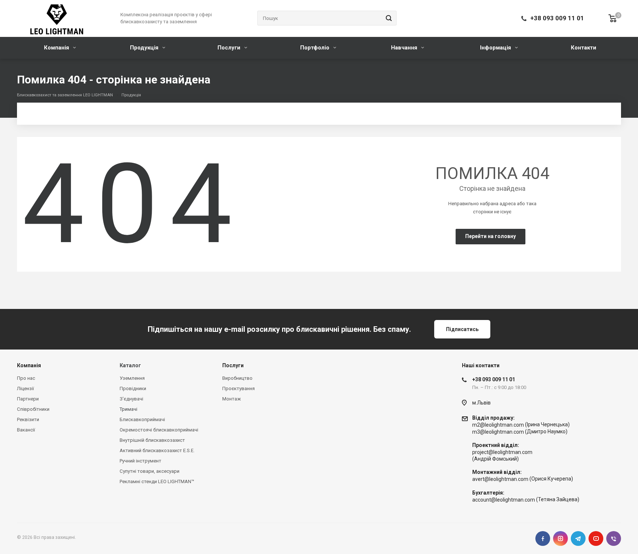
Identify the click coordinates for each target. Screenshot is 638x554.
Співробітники (33, 409)
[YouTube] (596, 538)
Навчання (405, 47)
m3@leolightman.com (498, 432)
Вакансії (26, 430)
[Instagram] (560, 538)
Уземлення (132, 378)
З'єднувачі (131, 399)
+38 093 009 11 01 (557, 18)
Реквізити (28, 419)
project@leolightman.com (502, 452)
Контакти (583, 47)
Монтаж (231, 399)
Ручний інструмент (140, 461)
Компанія (57, 47)
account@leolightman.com (503, 500)
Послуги (229, 47)
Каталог (130, 365)
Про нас (26, 378)
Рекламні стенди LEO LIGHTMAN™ (157, 481)
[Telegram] (578, 538)
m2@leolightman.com (498, 425)
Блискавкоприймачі (142, 419)
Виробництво (237, 378)
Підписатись (462, 329)
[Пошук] (388, 18)
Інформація (496, 47)
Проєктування (238, 388)
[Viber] (613, 538)
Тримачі (128, 409)
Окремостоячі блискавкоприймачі (159, 430)
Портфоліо (315, 47)
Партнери (28, 399)
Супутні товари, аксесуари (149, 471)
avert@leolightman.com (500, 479)
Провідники (133, 388)
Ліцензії (25, 388)
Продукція (145, 47)
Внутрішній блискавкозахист (152, 440)
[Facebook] (542, 538)
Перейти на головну (490, 236)
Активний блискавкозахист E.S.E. (157, 450)
